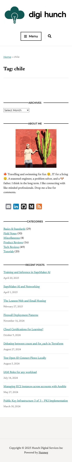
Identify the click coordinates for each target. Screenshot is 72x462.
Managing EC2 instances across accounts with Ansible (34, 386)
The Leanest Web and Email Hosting (24, 301)
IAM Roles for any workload (20, 372)
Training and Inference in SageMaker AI (26, 272)
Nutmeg (43, 452)
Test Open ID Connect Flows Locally (24, 358)
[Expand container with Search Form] (49, 36)
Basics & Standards (14, 229)
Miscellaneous (11, 238)
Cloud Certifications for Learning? (23, 329)
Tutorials (8, 251)
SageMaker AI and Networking (21, 286)
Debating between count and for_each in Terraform (33, 343)
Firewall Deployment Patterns (20, 315)
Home (7, 56)
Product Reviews (13, 242)
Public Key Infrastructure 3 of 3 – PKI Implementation (35, 400)
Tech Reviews (11, 247)
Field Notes (10, 233)
